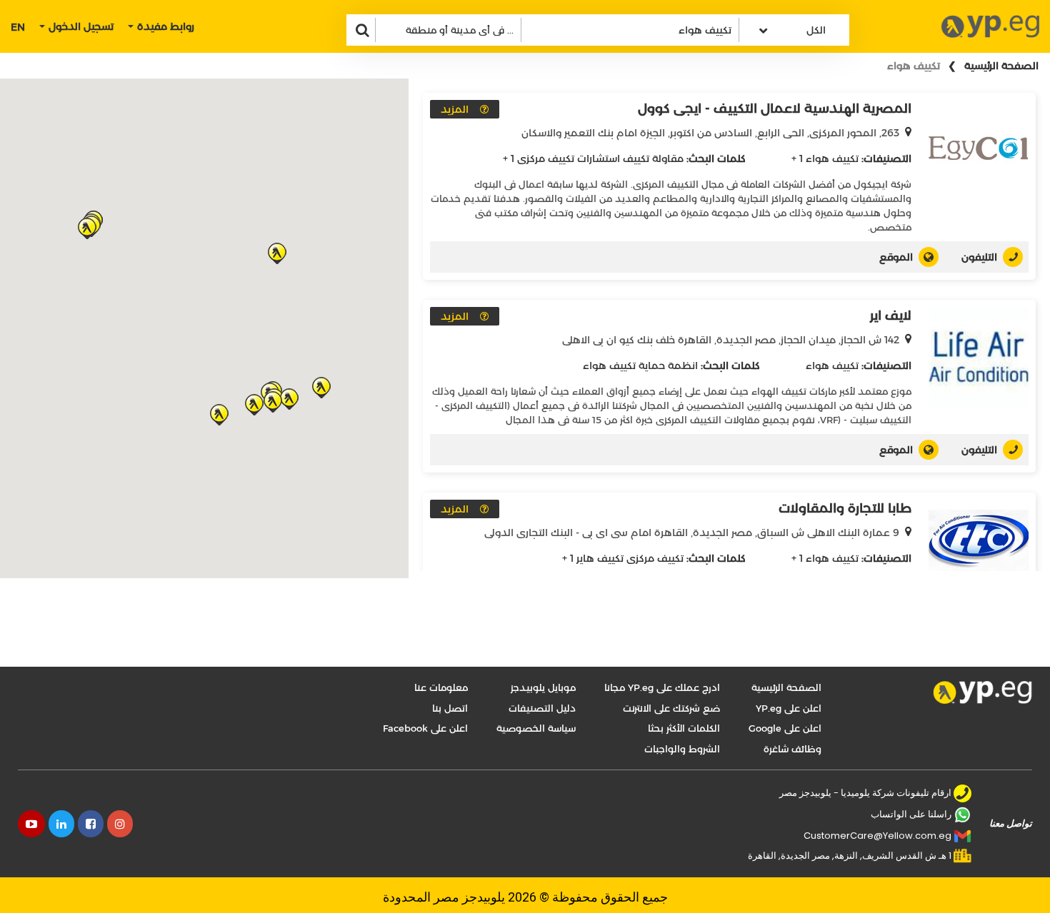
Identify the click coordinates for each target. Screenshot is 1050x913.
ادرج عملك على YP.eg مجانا (662, 687)
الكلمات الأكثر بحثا (684, 728)
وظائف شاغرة (792, 749)
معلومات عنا (441, 687)
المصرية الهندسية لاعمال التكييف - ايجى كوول (774, 108)
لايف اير (890, 315)
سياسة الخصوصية (536, 728)
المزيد (455, 109)
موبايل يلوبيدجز (543, 687)
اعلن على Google (785, 728)
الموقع (896, 257)
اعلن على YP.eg (788, 708)
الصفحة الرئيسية (1001, 65)
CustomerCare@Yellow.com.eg (877, 835)
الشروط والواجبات (682, 749)
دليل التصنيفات (542, 708)
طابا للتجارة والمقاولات (845, 508)
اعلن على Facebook (425, 728)
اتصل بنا (450, 708)
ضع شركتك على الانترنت (671, 708)
